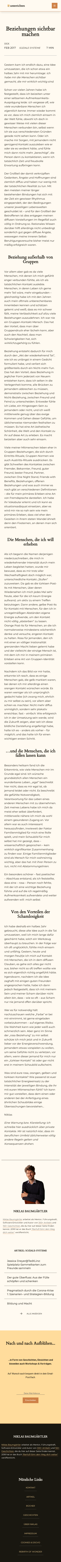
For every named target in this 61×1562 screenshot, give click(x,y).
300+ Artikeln (45, 1222)
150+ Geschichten (11, 1226)
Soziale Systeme (29, 48)
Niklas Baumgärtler (12, 1219)
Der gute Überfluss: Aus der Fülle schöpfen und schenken (28, 1279)
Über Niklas (30, 1524)
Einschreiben (30, 1400)
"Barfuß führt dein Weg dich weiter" (40, 1454)
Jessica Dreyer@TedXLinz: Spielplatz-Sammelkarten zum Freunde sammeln (26, 1264)
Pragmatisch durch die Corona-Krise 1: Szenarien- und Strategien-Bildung (30, 1292)
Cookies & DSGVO (30, 1542)
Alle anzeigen (34, 1314)
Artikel (30, 1497)
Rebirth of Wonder (30, 1551)
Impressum (30, 1533)
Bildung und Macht (19, 1303)
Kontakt (30, 1487)
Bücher (30, 1506)
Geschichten (30, 1515)
